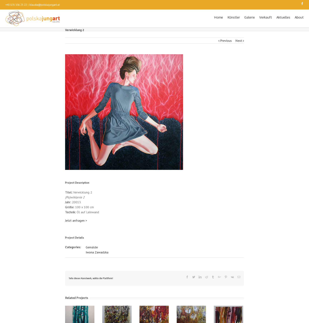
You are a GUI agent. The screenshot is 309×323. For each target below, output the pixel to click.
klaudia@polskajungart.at (45, 4)
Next (238, 41)
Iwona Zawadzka (97, 252)
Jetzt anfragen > (76, 220)
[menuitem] (220, 17)
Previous (226, 41)
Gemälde (92, 247)
